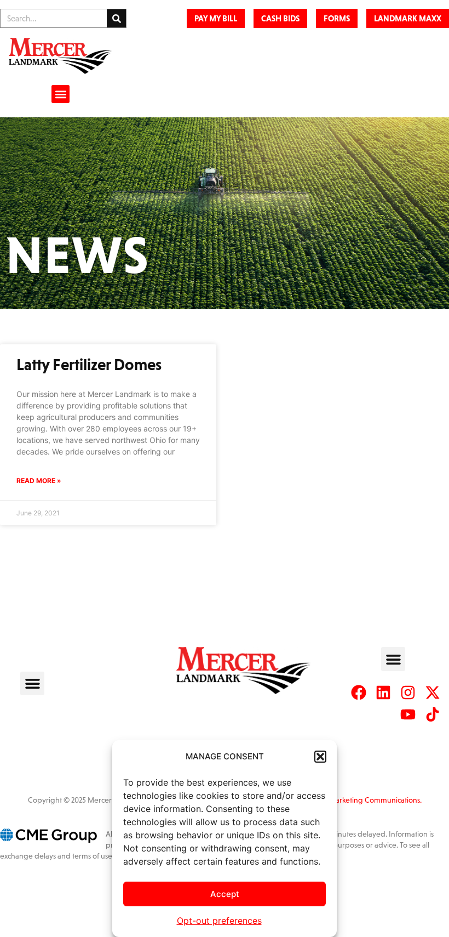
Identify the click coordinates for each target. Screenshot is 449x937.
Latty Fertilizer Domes (89, 364)
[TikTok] (433, 714)
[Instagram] (408, 692)
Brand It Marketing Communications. (361, 800)
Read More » (38, 480)
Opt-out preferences (219, 920)
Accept (224, 894)
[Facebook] (359, 692)
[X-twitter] (433, 692)
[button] (320, 756)
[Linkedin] (383, 692)
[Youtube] (408, 714)
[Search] (116, 18)
